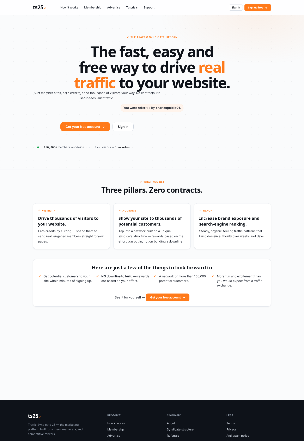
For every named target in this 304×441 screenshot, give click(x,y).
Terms (230, 423)
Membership (92, 7)
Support (149, 7)
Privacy (231, 429)
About (171, 423)
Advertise (113, 7)
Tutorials (132, 7)
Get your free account (85, 127)
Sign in (236, 7)
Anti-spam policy (237, 435)
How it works (69, 7)
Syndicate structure (180, 429)
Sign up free (258, 7)
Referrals (173, 435)
